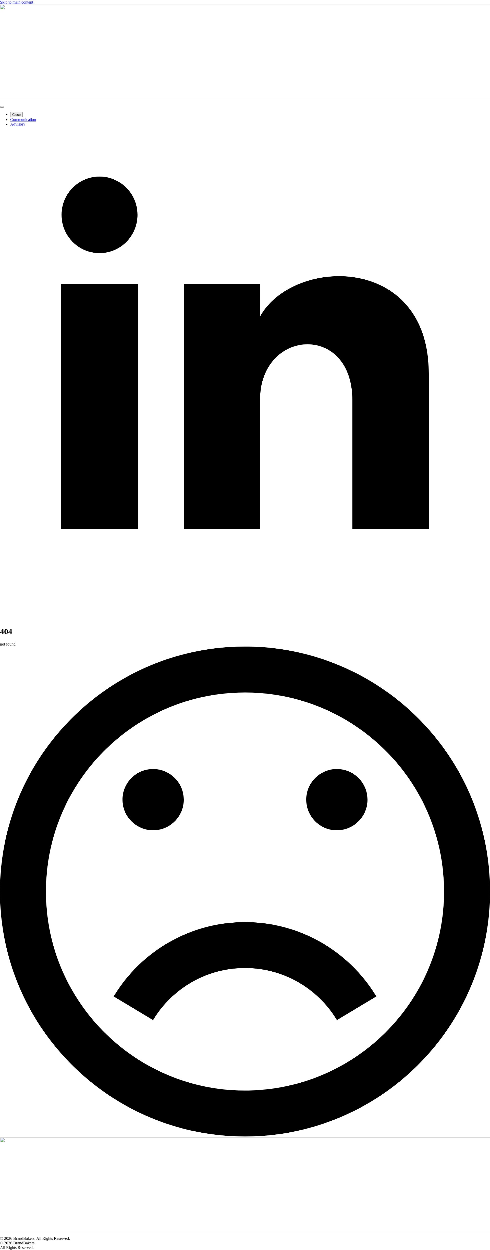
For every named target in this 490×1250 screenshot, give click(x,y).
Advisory (17, 124)
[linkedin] (245, 619)
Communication (23, 119)
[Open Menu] (2, 107)
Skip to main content (16, 2)
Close (16, 115)
